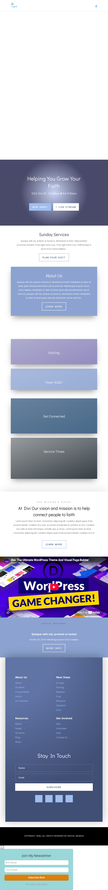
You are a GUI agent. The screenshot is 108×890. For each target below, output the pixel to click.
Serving (60, 687)
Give (58, 723)
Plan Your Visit (54, 257)
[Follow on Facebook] (38, 798)
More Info (54, 648)
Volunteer (61, 728)
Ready (18, 728)
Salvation (61, 705)
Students (20, 687)
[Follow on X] (49, 798)
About (18, 682)
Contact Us (62, 737)
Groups (60, 682)
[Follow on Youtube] (69, 798)
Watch (18, 723)
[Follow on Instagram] (59, 798)
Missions (61, 700)
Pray (58, 696)
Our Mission (21, 700)
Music (18, 741)
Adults (18, 696)
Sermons (20, 732)
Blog (17, 737)
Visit (58, 732)
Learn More (53, 306)
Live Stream (67, 206)
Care (58, 709)
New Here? (40, 206)
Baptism (60, 691)
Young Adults (22, 691)
